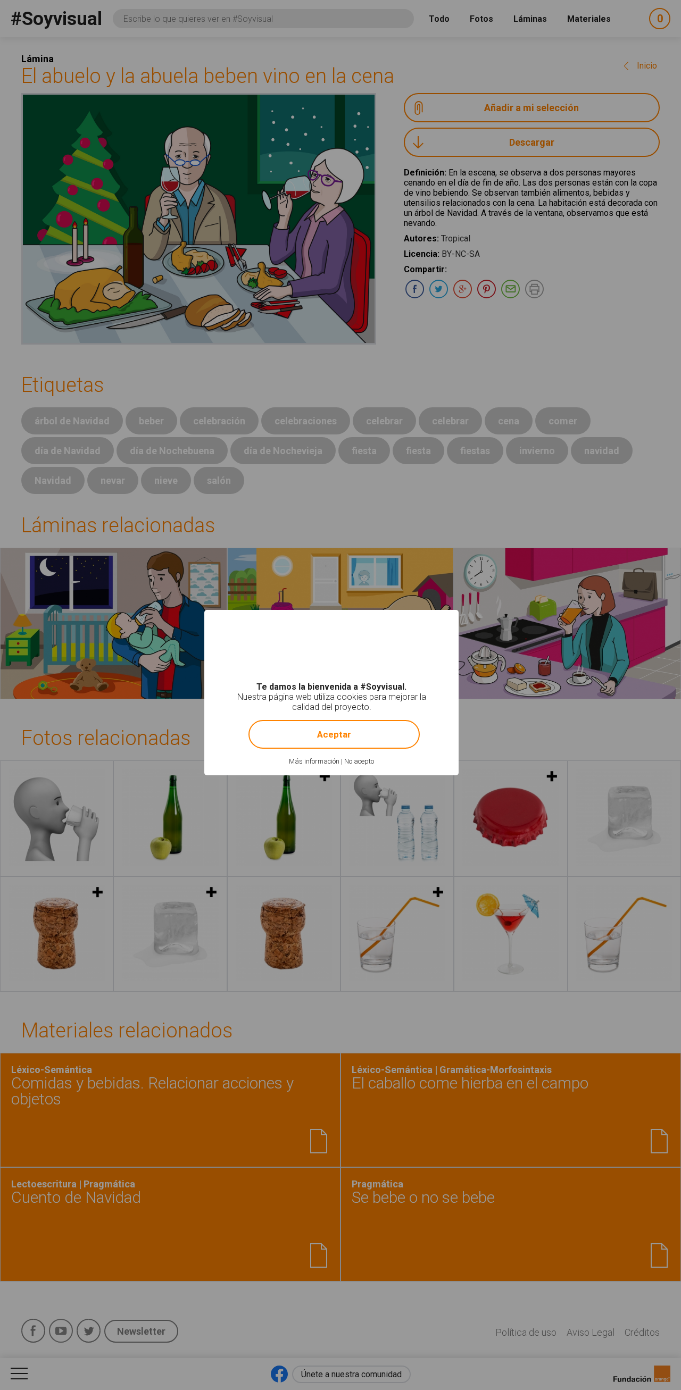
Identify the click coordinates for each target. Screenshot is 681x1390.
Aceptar (334, 734)
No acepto (359, 761)
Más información (314, 761)
